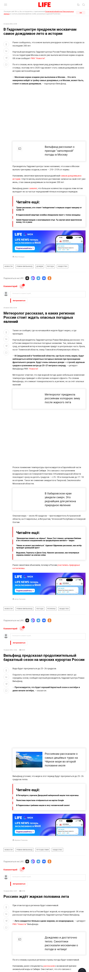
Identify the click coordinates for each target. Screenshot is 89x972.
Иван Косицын (19, 257)
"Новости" (33, 368)
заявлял (33, 188)
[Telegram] (38, 278)
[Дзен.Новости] (27, 278)
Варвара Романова (21, 840)
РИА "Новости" (38, 58)
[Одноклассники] (49, 278)
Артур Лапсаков (20, 599)
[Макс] (32, 278)
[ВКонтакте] (44, 278)
